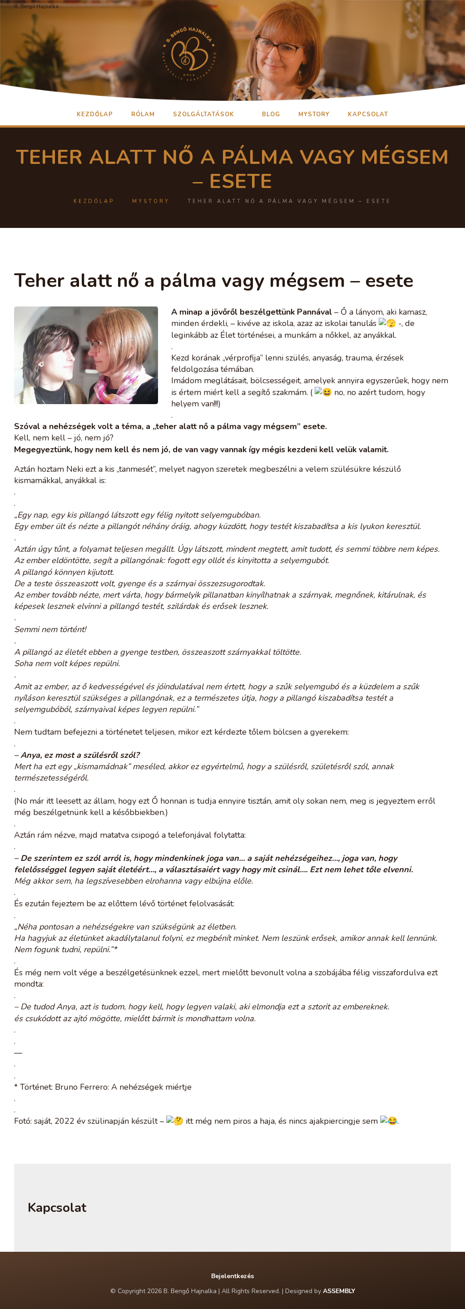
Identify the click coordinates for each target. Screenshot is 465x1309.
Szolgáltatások (203, 114)
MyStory (314, 114)
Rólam (143, 114)
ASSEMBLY (339, 1291)
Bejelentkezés (232, 1276)
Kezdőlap (95, 114)
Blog (271, 114)
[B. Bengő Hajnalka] (232, 52)
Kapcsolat (368, 114)
